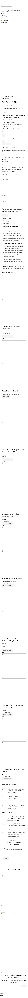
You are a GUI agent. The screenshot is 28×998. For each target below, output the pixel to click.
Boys (2, 926)
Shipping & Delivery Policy (7, 948)
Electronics (3, 928)
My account (4, 962)
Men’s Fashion (4, 936)
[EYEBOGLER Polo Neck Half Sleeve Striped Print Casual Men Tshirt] (4, 791)
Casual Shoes (11, 150)
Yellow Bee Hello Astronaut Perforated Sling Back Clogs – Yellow (12, 641)
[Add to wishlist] (11, 324)
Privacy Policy (4, 943)
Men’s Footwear (5, 931)
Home (3, 95)
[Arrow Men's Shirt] (3, 907)
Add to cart (6, 144)
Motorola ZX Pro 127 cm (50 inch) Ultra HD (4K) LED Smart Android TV (16, 817)
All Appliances (4, 921)
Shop (2, 960)
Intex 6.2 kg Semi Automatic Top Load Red (16, 913)
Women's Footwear (15, 95)
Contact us (3, 965)
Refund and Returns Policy (7, 945)
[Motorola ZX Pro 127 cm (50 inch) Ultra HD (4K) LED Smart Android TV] (4, 818)
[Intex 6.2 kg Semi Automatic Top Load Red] (3, 914)
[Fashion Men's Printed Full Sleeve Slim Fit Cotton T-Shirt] (4, 807)
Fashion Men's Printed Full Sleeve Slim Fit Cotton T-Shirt (15, 806)
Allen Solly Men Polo (12, 796)
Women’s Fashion (5, 938)
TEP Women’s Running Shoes (12, 578)
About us (3, 957)
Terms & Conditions (5, 950)
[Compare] (3, 324)
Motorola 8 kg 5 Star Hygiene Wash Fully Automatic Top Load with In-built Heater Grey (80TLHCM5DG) (16, 825)
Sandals (17, 394)
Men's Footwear (11, 394)
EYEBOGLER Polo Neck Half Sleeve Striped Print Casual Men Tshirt (16, 790)
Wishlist (3, 967)
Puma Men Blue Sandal (10, 391)
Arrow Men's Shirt (10, 905)
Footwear (7, 95)
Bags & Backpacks (5, 923)
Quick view (7, 324)
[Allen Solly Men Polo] (4, 799)
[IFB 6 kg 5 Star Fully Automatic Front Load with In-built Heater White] (4, 834)
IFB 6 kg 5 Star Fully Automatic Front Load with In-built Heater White (16, 833)
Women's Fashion (11, 332)
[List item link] (14, 892)
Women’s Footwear (5, 933)
